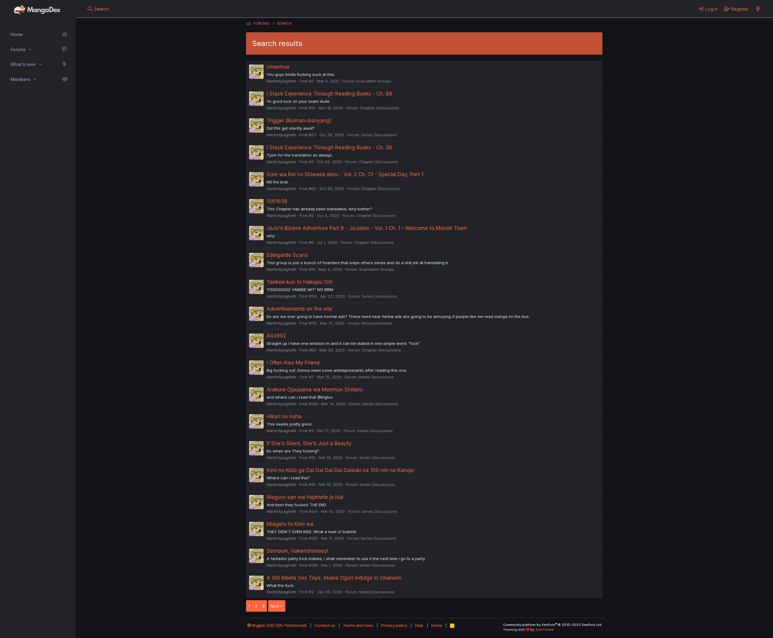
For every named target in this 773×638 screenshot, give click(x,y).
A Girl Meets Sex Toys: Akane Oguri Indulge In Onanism (334, 578)
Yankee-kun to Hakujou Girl (299, 282)
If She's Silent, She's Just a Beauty (309, 443)
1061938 (277, 201)
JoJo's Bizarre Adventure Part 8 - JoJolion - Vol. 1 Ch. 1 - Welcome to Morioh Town (367, 228)
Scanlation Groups (373, 81)
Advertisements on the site (299, 309)
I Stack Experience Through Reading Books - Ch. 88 (329, 94)
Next (275, 606)
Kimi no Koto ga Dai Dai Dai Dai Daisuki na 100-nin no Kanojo (340, 470)
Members (20, 79)
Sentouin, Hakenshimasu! (297, 551)
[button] (30, 49)
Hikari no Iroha (284, 416)
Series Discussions (379, 134)
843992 (276, 336)
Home (17, 34)
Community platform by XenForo (552, 625)
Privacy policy (394, 625)
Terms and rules (358, 625)
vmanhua (278, 67)
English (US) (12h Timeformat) (279, 625)
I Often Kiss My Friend (293, 363)
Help (419, 625)
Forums (18, 49)
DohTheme (545, 629)
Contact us (325, 625)
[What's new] (758, 9)
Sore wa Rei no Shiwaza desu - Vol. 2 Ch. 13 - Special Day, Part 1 (345, 174)
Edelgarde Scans (287, 255)
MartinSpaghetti (281, 81)
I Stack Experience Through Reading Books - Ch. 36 (329, 147)
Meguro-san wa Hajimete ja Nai (305, 497)
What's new (23, 64)
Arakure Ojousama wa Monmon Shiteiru (315, 390)
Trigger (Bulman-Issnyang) (299, 121)
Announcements (377, 323)
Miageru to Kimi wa (290, 524)
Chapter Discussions (379, 107)
